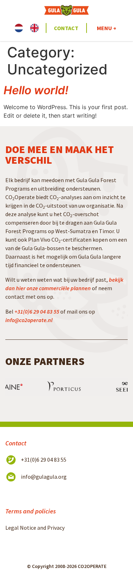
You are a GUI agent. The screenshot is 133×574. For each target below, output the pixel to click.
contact (66, 28)
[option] (36, 28)
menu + (106, 28)
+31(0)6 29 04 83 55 (37, 311)
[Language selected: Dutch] (30, 28)
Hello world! (36, 90)
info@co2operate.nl (28, 319)
